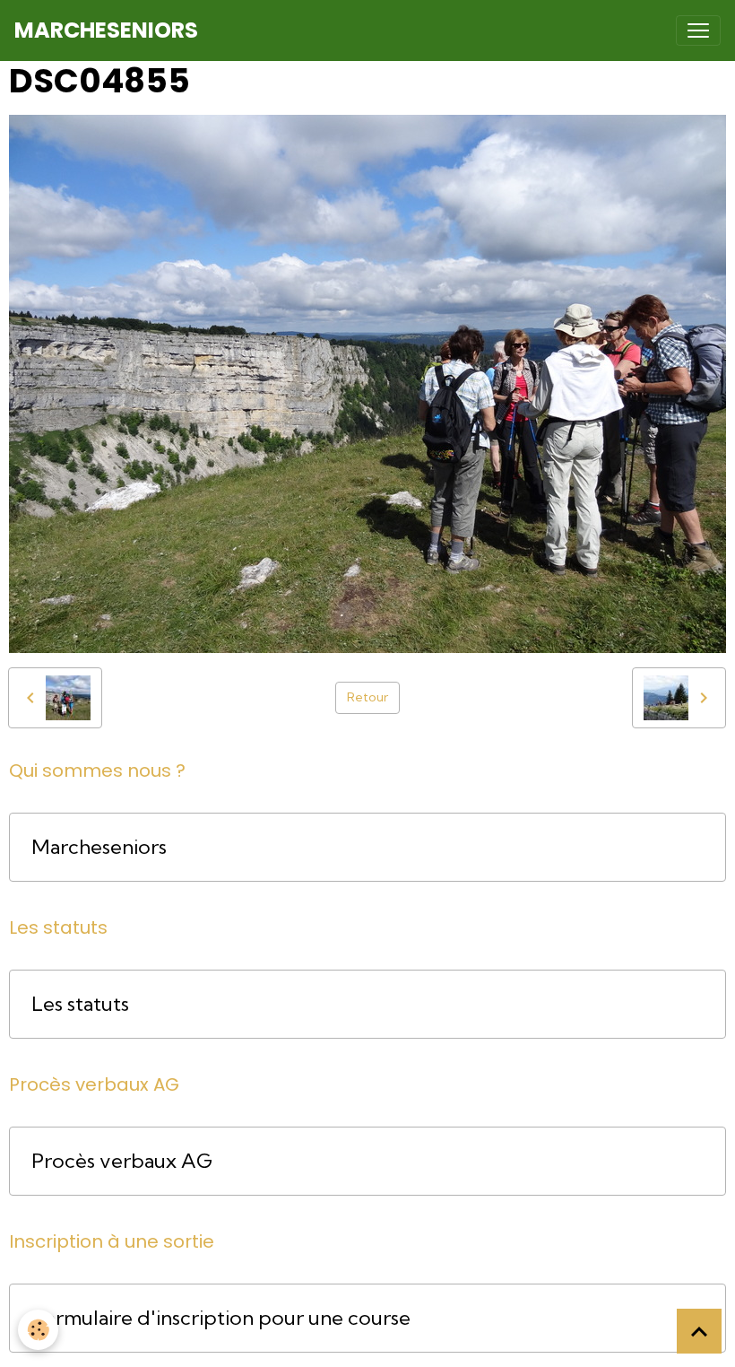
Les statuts (80, 1004)
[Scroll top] (699, 1331)
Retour (367, 697)
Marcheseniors (99, 847)
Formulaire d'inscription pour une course (221, 1318)
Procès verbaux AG (121, 1161)
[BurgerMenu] (698, 30)
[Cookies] (38, 1330)
